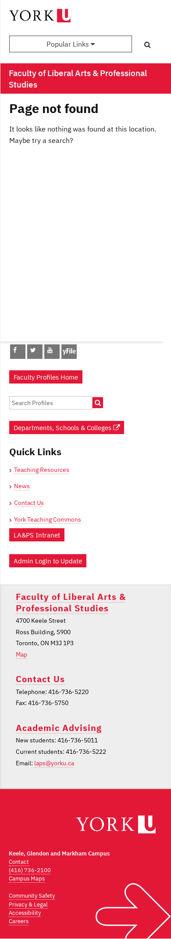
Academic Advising (59, 727)
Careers (18, 921)
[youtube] (50, 350)
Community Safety (32, 895)
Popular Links (68, 44)
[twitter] (33, 350)
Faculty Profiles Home (46, 377)
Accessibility (25, 913)
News (22, 486)
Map (21, 654)
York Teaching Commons (47, 519)
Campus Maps (27, 878)
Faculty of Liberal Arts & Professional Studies (71, 602)
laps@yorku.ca (54, 763)
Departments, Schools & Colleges (63, 427)
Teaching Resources (41, 470)
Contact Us (29, 503)
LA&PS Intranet (37, 534)
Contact (19, 862)
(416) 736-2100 (30, 870)
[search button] (147, 44)
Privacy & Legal (28, 904)
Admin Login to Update (48, 560)
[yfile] (69, 356)
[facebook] (15, 350)
